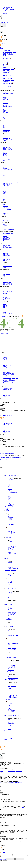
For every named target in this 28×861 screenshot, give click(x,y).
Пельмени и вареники (7, 164)
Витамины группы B (7, 106)
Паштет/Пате (5, 260)
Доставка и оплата (7, 389)
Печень (4, 154)
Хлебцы (4, 276)
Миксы (4, 92)
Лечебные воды (6, 138)
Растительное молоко (7, 139)
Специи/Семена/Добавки (8, 373)
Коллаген (5, 104)
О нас (4, 394)
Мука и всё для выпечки (8, 371)
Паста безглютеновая (7, 183)
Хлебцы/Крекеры (6, 375)
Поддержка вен (6, 100)
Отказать (10, 858)
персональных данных (10, 826)
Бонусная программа (7, 388)
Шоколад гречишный (7, 239)
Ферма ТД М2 (6, 362)
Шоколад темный (6, 238)
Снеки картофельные (7, 283)
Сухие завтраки (6, 220)
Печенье (4, 267)
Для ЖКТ (5, 96)
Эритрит (4, 246)
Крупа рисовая (6, 186)
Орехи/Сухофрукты (7, 372)
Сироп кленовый (6, 245)
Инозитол (5, 116)
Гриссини (5, 271)
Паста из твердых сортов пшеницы (10, 182)
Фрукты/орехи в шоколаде (8, 229)
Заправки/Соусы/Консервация (9, 380)
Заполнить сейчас (4, 835)
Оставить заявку (4, 768)
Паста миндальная (7, 258)
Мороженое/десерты (7, 169)
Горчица (4, 304)
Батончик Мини (6, 237)
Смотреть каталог (4, 333)
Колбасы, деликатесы (7, 149)
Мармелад (5, 225)
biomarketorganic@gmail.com (6, 415)
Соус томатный (6, 309)
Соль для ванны (6, 131)
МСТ (4, 204)
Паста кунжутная (6, 256)
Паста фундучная (6, 259)
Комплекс (5, 118)
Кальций (5, 97)
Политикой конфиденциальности (13, 856)
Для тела (4, 125)
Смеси (4, 175)
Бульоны (4, 167)
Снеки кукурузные (7, 282)
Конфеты (5, 236)
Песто (4, 307)
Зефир (4, 224)
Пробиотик (5, 109)
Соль (4, 193)
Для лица (5, 124)
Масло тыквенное (7, 212)
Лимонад (5, 135)
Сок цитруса (5, 308)
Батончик (5, 234)
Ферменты (5, 114)
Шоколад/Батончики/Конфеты (9, 382)
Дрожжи (4, 191)
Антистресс (5, 103)
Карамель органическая (8, 228)
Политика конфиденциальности (7, 453)
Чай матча (5, 297)
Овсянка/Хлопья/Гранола (8, 374)
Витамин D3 (5, 112)
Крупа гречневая (6, 184)
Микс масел (5, 213)
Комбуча (4, 140)
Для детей (5, 101)
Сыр (4, 157)
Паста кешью (5, 254)
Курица (4, 152)
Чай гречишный (6, 294)
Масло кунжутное (7, 209)
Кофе (4, 288)
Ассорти (4, 299)
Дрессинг (5, 305)
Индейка (5, 150)
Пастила (4, 226)
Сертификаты (6, 354)
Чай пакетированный (7, 298)
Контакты (5, 396)
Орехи (4, 199)
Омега (4, 117)
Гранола (4, 218)
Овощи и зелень (6, 147)
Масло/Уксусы (6, 369)
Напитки (5, 359)
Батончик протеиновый (8, 233)
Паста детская (6, 185)
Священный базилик (7, 291)
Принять (19, 858)
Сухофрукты (5, 200)
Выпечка (5, 168)
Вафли (4, 264)
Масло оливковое (6, 210)
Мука (4, 176)
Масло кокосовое (6, 208)
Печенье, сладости (7, 148)
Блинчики (5, 144)
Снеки (4, 384)
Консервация (5, 156)
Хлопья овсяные (6, 180)
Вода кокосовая (6, 136)
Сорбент (4, 98)
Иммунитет (5, 99)
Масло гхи (5, 207)
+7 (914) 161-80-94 (4, 412)
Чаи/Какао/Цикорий (7, 379)
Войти (2, 781)
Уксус (4, 214)
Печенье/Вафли (6, 381)
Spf (3, 122)
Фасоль (4, 311)
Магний (4, 110)
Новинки (5, 357)
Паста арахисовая (6, 253)
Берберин (5, 105)
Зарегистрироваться (5, 825)
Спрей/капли (5, 111)
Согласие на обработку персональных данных (10, 450)
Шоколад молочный (7, 240)
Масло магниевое (6, 130)
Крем (4, 94)
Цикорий (5, 293)
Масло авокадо (6, 206)
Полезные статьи (6, 395)
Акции (4, 356)
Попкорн (5, 280)
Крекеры (5, 272)
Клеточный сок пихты (8, 93)
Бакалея (4, 366)
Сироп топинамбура (7, 247)
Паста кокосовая (6, 255)
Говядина (5, 153)
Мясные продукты (7, 165)
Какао (4, 290)
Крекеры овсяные (6, 274)
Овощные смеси (6, 170)
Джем (4, 252)
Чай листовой (6, 296)
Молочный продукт (7, 159)
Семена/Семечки (6, 192)
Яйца (4, 160)
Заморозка (5, 155)
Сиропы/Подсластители (8, 367)
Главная (3, 316)
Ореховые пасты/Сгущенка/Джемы (10, 378)
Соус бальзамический (7, 313)
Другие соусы (6, 312)
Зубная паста (5, 128)
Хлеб (4, 275)
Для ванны (5, 126)
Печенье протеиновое (7, 266)
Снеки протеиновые (7, 284)
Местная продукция (7, 361)
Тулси (4, 292)
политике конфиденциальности (15, 771)
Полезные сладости (7, 365)
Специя (4, 194)
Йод (3, 107)
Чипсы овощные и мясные (8, 146)
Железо (4, 113)
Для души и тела (6, 358)
